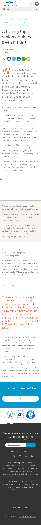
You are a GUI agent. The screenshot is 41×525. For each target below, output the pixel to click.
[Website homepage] (9, 3)
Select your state (14, 445)
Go (30, 445)
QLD (20, 20)
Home (13, 20)
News (28, 20)
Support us (20, 399)
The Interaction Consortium (27, 516)
